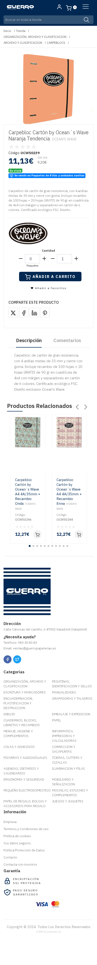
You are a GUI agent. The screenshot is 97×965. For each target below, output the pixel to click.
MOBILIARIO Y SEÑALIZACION (63, 781)
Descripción (29, 340)
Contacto (10, 857)
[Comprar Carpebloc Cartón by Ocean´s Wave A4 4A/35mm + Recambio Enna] (79, 534)
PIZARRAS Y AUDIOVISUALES (25, 757)
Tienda (20, 31)
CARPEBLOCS (56, 43)
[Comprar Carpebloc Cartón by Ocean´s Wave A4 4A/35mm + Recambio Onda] (37, 534)
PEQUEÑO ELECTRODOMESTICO (27, 790)
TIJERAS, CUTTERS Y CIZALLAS (67, 759)
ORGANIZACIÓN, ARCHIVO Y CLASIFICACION (35, 37)
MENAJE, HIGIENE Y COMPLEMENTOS (18, 733)
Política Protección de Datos (24, 850)
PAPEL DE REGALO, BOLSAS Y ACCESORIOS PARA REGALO (25, 803)
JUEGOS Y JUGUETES (67, 801)
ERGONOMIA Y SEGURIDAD (24, 779)
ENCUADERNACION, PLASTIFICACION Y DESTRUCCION (18, 703)
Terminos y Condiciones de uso (26, 829)
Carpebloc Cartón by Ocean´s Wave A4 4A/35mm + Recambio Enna (69, 494)
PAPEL (56, 720)
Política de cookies (17, 836)
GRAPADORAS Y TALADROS (72, 698)
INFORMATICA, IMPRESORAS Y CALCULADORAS (64, 736)
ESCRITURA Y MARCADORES (25, 692)
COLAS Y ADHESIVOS (19, 747)
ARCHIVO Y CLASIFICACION (23, 43)
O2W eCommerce (48, 932)
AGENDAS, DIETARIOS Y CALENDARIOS (21, 770)
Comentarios (67, 340)
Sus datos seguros (17, 843)
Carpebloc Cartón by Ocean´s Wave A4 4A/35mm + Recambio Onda (27, 494)
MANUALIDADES (64, 692)
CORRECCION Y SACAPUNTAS (63, 749)
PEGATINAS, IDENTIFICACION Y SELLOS (72, 683)
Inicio (7, 31)
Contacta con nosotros (20, 864)
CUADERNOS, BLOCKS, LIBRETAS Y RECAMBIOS (22, 722)
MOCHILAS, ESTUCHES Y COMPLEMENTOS (70, 792)
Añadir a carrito (54, 276)
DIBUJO (9, 714)
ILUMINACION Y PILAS (68, 768)
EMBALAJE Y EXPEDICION (71, 714)
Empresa (10, 822)
